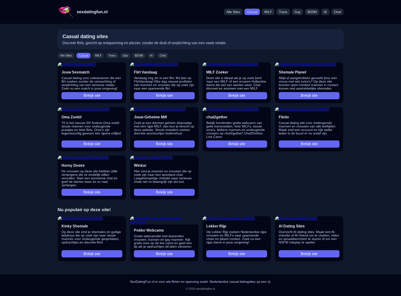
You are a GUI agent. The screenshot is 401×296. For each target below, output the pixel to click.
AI (325, 12)
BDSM (312, 12)
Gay (297, 12)
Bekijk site (92, 95)
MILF (268, 12)
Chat (337, 12)
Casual (252, 12)
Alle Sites (233, 12)
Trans (283, 12)
